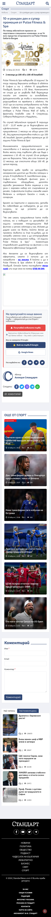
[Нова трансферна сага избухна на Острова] (25, 505)
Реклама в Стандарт (25, 903)
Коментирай (14, 394)
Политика (25, 846)
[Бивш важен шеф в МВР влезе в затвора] (10, 745)
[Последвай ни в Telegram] (36, 832)
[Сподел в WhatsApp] (37, 386)
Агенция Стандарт (26, 377)
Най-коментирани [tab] (28, 710)
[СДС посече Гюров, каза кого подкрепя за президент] (10, 762)
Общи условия (25, 892)
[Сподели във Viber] (27, 386)
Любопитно (25, 860)
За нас (25, 889)
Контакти (25, 906)
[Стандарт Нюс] (25, 826)
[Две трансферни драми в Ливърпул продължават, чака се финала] (25, 470)
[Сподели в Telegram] (32, 386)
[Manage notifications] (45, 911)
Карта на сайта (25, 910)
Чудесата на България (25, 857)
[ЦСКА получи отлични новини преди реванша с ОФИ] (25, 578)
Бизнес (25, 863)
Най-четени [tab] (9, 710)
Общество (25, 850)
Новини (5, 13)
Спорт (14, 13)
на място (23, 259)
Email (6, 659)
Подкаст (25, 853)
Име (6, 649)
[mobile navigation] (4, 3)
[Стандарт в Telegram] (36, 362)
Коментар (9, 669)
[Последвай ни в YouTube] (23, 832)
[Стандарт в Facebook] (24, 362)
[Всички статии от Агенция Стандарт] (8, 376)
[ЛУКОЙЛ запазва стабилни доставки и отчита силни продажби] (10, 778)
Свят (25, 867)
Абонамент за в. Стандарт (25, 913)
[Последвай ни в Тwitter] (29, 832)
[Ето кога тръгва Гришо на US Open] (25, 613)
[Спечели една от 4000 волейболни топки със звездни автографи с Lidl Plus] (25, 435)
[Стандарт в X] (42, 362)
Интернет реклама (25, 899)
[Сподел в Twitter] (21, 386)
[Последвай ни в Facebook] (16, 832)
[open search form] (47, 3)
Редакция (25, 896)
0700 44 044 (38, 268)
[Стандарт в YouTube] (30, 362)
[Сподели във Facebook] (16, 386)
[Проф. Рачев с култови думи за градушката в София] (10, 795)
